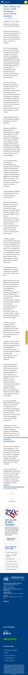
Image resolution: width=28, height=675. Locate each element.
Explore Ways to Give (12, 552)
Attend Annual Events (12, 564)
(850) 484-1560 (11, 587)
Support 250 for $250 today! (11, 539)
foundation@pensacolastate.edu (15, 589)
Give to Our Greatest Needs (12, 555)
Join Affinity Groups (11, 561)
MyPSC (7, 652)
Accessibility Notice (9, 658)
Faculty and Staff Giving (12, 566)
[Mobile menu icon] (25, 2)
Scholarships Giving (11, 569)
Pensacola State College (11, 650)
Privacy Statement (9, 660)
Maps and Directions (10, 655)
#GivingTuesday (10, 559)
